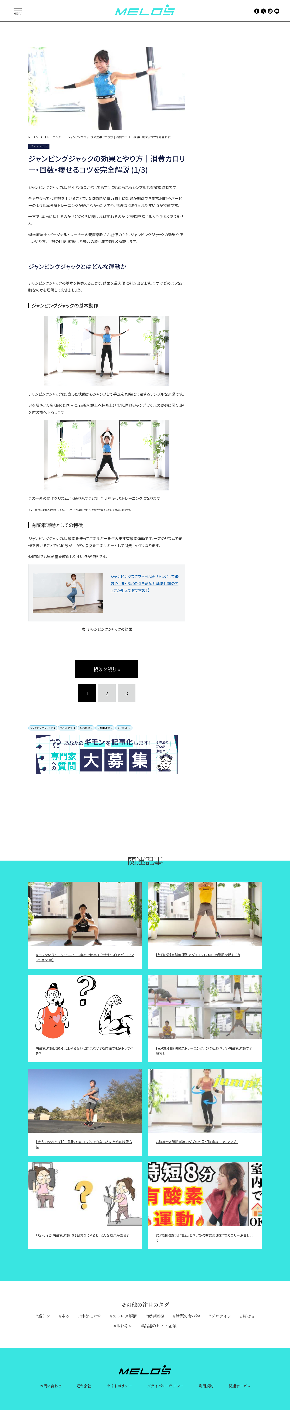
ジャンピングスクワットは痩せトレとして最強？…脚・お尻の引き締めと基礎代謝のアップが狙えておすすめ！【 (144, 583)
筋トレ (44, 1316)
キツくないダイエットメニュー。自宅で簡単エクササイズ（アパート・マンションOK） (85, 957)
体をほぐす (91, 1316)
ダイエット (122, 728)
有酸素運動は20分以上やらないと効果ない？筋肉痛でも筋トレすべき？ (84, 1051)
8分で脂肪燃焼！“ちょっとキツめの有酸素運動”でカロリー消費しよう (204, 1238)
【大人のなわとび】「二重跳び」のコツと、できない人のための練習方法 (84, 1144)
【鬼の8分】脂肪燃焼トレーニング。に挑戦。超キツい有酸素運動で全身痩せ (204, 1051)
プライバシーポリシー (165, 1385)
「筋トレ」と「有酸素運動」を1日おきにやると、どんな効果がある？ (82, 1235)
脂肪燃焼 (85, 728)
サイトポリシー (119, 1385)
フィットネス (66, 728)
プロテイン (221, 1316)
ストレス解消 (124, 1316)
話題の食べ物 (188, 1316)
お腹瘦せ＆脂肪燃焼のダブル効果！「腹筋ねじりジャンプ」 (197, 1141)
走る (65, 1316)
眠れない (124, 1325)
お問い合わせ (51, 1385)
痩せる (249, 1316)
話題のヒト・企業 (160, 1325)
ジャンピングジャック (41, 728)
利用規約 (206, 1385)
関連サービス (240, 1385)
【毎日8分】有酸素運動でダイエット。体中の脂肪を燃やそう (198, 954)
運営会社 (84, 1385)
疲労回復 (156, 1316)
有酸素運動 (103, 728)
